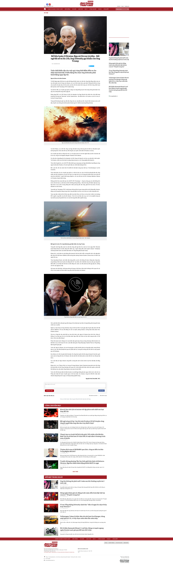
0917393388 (47, 558)
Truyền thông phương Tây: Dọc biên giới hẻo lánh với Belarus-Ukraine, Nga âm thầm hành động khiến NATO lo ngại (82, 462)
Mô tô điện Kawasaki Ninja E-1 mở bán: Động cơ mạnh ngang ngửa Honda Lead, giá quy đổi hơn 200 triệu (82, 529)
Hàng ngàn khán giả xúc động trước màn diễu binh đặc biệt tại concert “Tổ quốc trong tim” (118, 65)
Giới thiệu (111, 542)
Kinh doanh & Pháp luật (55, 9)
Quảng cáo (127, 6)
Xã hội (74, 9)
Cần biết (106, 9)
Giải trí (80, 9)
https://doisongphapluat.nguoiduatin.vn (51, 548)
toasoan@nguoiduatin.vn (50, 560)
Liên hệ (118, 6)
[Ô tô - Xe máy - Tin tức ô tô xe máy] (113, 96)
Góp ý (122, 6)
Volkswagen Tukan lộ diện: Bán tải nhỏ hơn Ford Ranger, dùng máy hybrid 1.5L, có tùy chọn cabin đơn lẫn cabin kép (82, 517)
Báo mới (126, 542)
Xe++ (86, 9)
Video (100, 9)
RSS (106, 542)
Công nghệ (92, 9)
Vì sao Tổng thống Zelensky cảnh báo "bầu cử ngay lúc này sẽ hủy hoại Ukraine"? (119, 72)
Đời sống (67, 9)
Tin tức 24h (119, 542)
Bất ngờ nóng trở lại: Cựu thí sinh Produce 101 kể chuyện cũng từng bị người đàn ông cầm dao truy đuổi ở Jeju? (82, 422)
